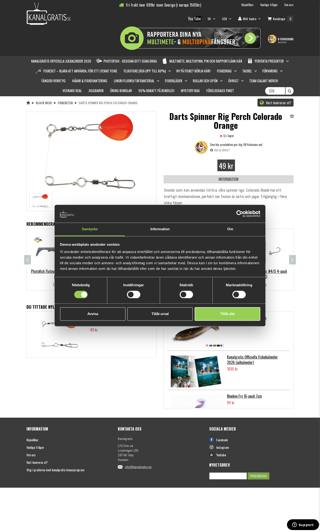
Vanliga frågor (35, 447)
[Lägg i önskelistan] (293, 116)
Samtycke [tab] (90, 229)
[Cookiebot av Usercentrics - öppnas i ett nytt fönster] (239, 213)
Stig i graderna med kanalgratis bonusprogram (55, 469)
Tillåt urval (160, 314)
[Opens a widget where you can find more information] (303, 525)
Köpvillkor (32, 439)
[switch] (133, 294)
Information (228, 179)
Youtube (221, 454)
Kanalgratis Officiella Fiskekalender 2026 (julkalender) (252, 359)
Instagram (222, 447)
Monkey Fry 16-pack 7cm (244, 396)
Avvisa (92, 314)
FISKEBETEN (65, 102)
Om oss (31, 454)
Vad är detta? (282, 42)
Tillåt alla (227, 314)
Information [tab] (160, 229)
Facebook (222, 439)
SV (210, 18)
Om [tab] (230, 229)
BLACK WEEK (44, 102)
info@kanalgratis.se (138, 467)
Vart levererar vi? (278, 102)
